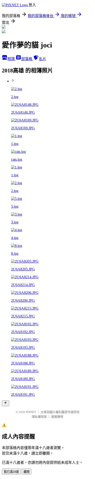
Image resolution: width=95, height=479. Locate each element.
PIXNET (31, 412)
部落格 (27, 59)
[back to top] (5, 403)
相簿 (11, 59)
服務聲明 (57, 416)
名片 (42, 59)
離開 (27, 471)
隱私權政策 (39, 416)
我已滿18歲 (11, 471)
